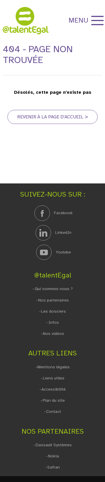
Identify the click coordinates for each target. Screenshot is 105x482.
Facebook (63, 212)
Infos (53, 322)
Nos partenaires (53, 300)
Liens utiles (53, 378)
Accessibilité (53, 389)
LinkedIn (62, 232)
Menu (78, 20)
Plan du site (53, 400)
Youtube (63, 252)
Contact (53, 411)
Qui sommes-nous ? (53, 288)
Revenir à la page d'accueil (50, 117)
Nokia (53, 456)
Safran (53, 467)
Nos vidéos (53, 333)
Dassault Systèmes (53, 444)
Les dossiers (53, 311)
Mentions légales (53, 367)
